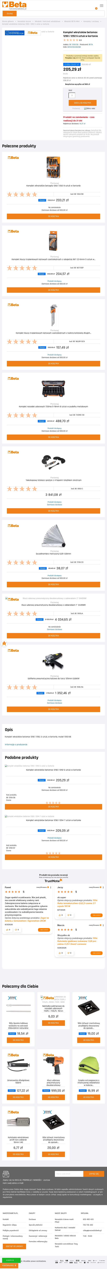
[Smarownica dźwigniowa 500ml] (18, 1065)
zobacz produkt (44, 929)
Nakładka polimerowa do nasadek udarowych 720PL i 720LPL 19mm (53, 1008)
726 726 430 (87, 1225)
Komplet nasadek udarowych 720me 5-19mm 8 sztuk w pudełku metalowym (53, 406)
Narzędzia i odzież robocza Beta (65, 1237)
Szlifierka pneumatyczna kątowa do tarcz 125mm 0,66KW (53, 678)
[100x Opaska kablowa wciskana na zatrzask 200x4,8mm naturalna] (18, 1008)
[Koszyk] (95, 5)
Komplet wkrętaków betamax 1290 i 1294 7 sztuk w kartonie (53, 820)
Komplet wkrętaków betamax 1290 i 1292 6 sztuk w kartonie (53, 770)
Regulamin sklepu (10, 1225)
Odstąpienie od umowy (38, 1230)
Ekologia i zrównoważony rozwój (13, 1237)
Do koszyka (53, 216)
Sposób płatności (35, 1225)
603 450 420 (88, 1219)
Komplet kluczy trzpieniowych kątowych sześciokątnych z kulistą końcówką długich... (53, 333)
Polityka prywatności (11, 1230)
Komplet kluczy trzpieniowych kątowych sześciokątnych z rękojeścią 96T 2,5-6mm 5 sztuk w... (53, 259)
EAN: (65, 47)
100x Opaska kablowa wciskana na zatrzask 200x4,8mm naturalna (18, 1025)
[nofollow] (89, 108)
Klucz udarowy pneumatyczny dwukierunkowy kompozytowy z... (53, 1082)
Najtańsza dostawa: (71, 123)
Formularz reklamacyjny (38, 1241)
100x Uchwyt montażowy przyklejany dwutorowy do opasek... (89, 1025)
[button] (8, 929)
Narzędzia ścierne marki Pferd (64, 1220)
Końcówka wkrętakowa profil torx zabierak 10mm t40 (18, 1139)
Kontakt (6, 1219)
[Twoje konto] (89, 5)
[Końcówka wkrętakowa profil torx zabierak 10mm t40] (18, 1122)
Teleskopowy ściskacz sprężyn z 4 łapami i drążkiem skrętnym (54, 480)
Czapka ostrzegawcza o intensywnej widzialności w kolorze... (89, 1082)
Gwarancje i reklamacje (38, 1236)
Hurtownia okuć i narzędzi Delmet (65, 1229)
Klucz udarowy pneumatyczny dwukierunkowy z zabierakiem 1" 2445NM (54, 605)
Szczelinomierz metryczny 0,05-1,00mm (53, 554)
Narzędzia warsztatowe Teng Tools (66, 1245)
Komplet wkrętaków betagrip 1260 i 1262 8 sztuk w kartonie (53, 186)
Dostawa (32, 1219)
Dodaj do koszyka (82, 102)
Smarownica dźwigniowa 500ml (18, 1081)
